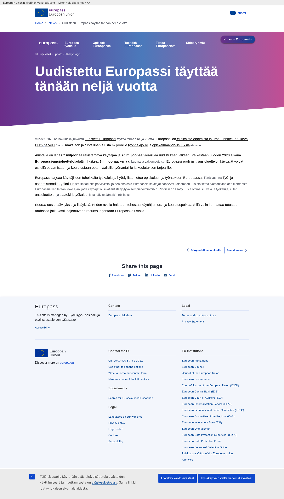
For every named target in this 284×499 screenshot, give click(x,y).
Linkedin (155, 275)
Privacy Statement (193, 321)
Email (171, 275)
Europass (46, 307)
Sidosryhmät (195, 42)
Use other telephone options (125, 366)
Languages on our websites (125, 416)
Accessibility (42, 327)
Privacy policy (116, 422)
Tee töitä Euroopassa (133, 44)
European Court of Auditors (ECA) (202, 397)
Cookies (113, 435)
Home (39, 23)
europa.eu (67, 362)
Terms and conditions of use (199, 315)
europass (48, 42)
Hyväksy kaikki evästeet (177, 478)
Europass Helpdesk (120, 315)
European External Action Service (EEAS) (207, 403)
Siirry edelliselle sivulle (206, 250)
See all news (235, 250)
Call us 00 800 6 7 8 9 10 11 (125, 360)
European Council (193, 366)
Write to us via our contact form (127, 372)
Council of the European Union (200, 372)
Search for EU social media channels (130, 397)
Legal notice (115, 429)
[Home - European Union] (55, 13)
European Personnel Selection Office (204, 447)
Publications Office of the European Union (207, 453)
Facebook (118, 275)
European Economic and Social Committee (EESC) (213, 410)
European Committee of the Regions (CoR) (208, 416)
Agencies (187, 459)
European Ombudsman (196, 428)
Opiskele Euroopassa (102, 44)
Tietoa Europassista (165, 44)
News (53, 23)
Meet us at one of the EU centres (128, 379)
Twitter (137, 275)
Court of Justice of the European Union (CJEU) (210, 385)
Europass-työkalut (72, 44)
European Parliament (195, 360)
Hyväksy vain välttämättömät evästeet (226, 478)
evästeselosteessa (104, 482)
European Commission (196, 379)
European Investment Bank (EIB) (202, 422)
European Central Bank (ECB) (200, 391)
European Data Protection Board (202, 441)
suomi (239, 13)
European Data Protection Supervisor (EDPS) (209, 434)
